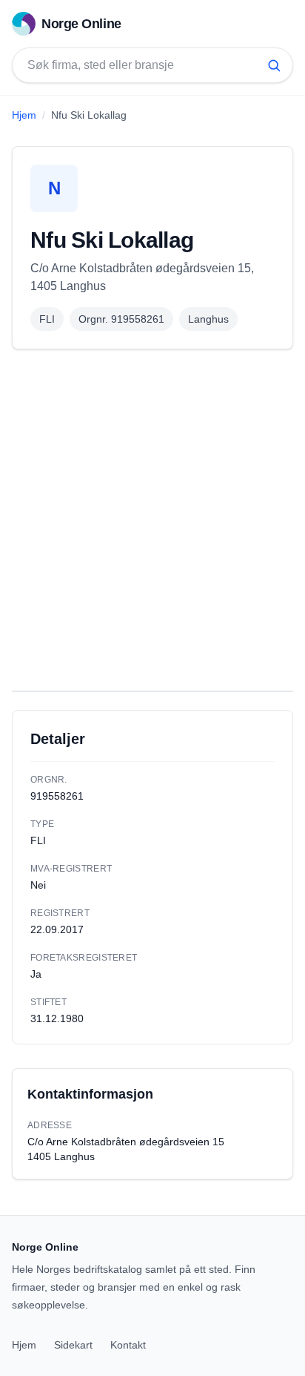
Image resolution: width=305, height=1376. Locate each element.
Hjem (24, 115)
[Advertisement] (152, 520)
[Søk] (274, 65)
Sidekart (73, 1345)
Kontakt (128, 1345)
